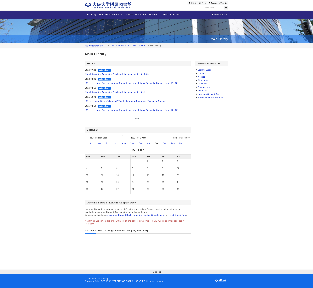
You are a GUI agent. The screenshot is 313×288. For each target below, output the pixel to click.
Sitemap (105, 279)
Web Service (220, 14)
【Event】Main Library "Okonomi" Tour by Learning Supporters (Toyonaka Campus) (125, 101)
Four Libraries (173, 14)
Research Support (137, 14)
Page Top (156, 272)
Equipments (204, 87)
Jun (107, 143)
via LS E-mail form (177, 215)
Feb (173, 143)
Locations (91, 279)
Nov (148, 143)
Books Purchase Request (210, 98)
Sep (132, 143)
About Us (156, 14)
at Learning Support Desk (118, 215)
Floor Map (203, 80)
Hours (201, 73)
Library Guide (96, 14)
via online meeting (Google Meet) (149, 215)
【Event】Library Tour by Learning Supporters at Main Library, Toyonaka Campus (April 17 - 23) (131, 110)
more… (138, 118)
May (99, 143)
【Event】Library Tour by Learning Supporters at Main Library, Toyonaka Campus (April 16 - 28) (131, 83)
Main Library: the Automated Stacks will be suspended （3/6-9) (115, 92)
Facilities (202, 84)
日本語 (193, 3)
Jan (164, 143)
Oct (140, 143)
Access (201, 77)
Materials (202, 91)
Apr (91, 143)
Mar (181, 143)
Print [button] (203, 3)
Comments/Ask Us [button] (218, 3)
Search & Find (115, 14)
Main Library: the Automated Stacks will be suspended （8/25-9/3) (117, 74)
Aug (124, 143)
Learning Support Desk (209, 94)
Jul (115, 143)
